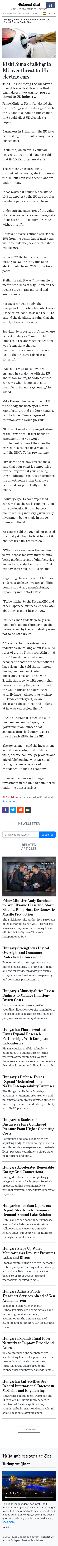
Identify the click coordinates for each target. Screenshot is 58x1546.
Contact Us (47, 1536)
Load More (29, 1429)
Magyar (51, 13)
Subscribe (47, 834)
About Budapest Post (15, 1540)
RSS (8, 1527)
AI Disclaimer (35, 1540)
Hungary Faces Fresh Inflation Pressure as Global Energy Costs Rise (27, 21)
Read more (9, 801)
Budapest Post (29, 4)
